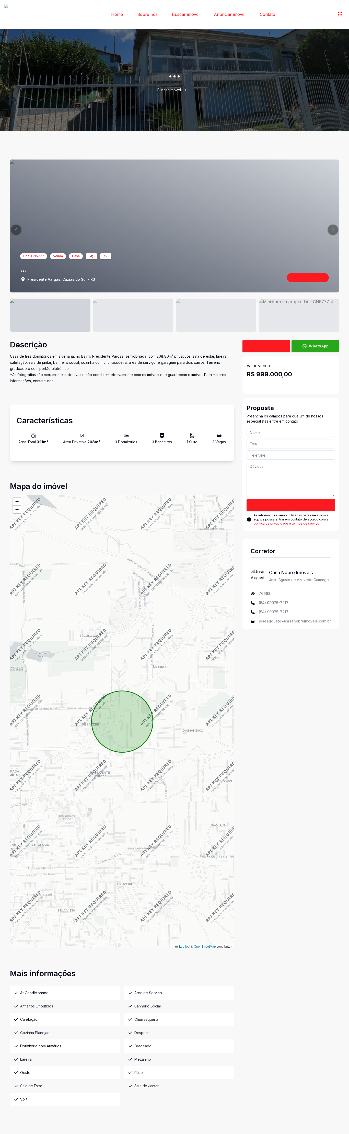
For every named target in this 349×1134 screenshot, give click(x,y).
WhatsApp (319, 346)
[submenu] (340, 14)
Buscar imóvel (186, 14)
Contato (267, 14)
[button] (16, 230)
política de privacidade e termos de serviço (286, 523)
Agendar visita (269, 346)
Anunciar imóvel (230, 14)
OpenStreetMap (205, 946)
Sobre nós (147, 14)
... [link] (191, 90)
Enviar (291, 505)
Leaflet (183, 946)
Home (117, 14)
